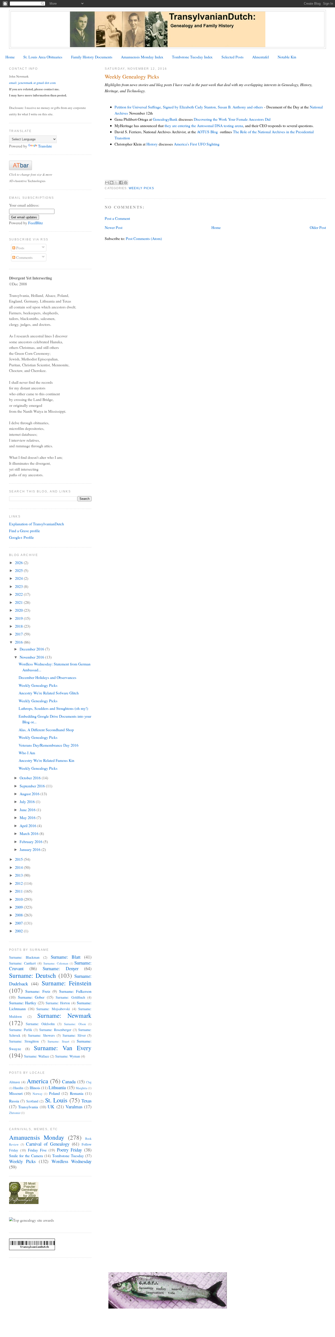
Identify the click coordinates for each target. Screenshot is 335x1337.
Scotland (32, 1101)
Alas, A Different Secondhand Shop (46, 729)
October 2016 (31, 777)
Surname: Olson (75, 1024)
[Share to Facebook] (120, 182)
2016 (19, 642)
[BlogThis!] (111, 182)
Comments (24, 257)
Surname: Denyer (60, 968)
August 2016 (30, 793)
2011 (19, 891)
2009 (19, 907)
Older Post (318, 227)
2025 (19, 570)
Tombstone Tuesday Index (192, 56)
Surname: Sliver (74, 1035)
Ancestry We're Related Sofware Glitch (49, 692)
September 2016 (33, 785)
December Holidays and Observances (47, 677)
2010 (19, 899)
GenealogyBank (165, 119)
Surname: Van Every (63, 1048)
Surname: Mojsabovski (53, 1008)
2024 (19, 578)
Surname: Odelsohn (40, 1023)
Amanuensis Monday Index (142, 56)
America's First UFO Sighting (196, 143)
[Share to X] (116, 182)
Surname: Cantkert (22, 963)
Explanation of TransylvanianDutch (36, 523)
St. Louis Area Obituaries (42, 56)
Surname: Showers (41, 1035)
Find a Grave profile (24, 530)
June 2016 (28, 809)
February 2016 (31, 841)
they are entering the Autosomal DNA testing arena (204, 125)
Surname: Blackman (24, 957)
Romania (76, 1093)
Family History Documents (91, 56)
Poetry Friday (69, 1150)
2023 (19, 586)
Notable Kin (287, 56)
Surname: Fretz (37, 991)
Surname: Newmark (64, 1015)
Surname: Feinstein (67, 983)
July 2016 (28, 801)
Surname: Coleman (55, 963)
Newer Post (113, 227)
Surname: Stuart (58, 1041)
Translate (45, 145)
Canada (69, 1081)
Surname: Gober (31, 997)
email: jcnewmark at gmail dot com (32, 82)
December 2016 (32, 648)
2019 (19, 618)
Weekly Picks (141, 188)
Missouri (16, 1093)
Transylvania (28, 1106)
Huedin (18, 1087)
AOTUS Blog (207, 131)
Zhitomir (14, 1113)
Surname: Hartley (23, 1002)
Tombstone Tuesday (68, 1155)
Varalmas (73, 1106)
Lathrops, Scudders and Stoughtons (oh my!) (53, 708)
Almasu (14, 1082)
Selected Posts (232, 56)
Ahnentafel (260, 56)
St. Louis (56, 1100)
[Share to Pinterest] (125, 182)
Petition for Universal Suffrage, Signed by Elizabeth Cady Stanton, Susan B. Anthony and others (189, 106)
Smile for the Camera (26, 1155)
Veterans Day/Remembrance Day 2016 (48, 745)
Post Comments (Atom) (144, 238)
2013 (19, 875)
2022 (19, 594)
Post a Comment (117, 218)
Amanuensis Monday (36, 1137)
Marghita (81, 1088)
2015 (19, 859)
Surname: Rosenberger (55, 1029)
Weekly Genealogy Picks (38, 685)
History (152, 143)
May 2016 (28, 817)
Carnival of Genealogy (47, 1144)
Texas (86, 1101)
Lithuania (57, 1087)
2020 (19, 610)
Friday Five (37, 1149)
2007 (19, 923)
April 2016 (28, 825)
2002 (19, 930)
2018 (19, 626)
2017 (19, 633)
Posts (19, 247)
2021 (19, 602)
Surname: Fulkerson (75, 991)
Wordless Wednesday (72, 1161)
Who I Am (27, 752)
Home (10, 56)
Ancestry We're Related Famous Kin (46, 760)
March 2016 (29, 833)
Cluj (88, 1082)
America (37, 1081)
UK (51, 1106)
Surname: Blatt (65, 957)
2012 (19, 883)
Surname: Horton (58, 1003)
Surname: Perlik (20, 1029)
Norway (37, 1094)
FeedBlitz (35, 222)
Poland (54, 1093)
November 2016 (32, 657)
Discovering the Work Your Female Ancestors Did (232, 119)
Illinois (35, 1087)
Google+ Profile (21, 537)
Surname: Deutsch (32, 975)
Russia (14, 1100)
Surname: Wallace (36, 1056)
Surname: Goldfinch (70, 997)
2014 (19, 867)
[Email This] (106, 182)
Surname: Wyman (67, 1056)
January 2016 (30, 849)
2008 (19, 914)
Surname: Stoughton (24, 1041)
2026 (19, 562)
